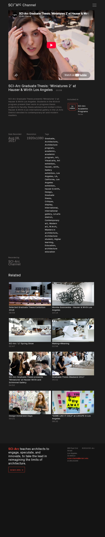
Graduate (49, 138)
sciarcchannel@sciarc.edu (77, 458)
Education (50, 245)
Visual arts (50, 160)
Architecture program (51, 146)
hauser (48, 166)
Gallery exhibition (50, 171)
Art (56, 157)
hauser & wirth (52, 188)
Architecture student (51, 237)
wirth (55, 166)
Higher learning (53, 240)
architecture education (51, 250)
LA (56, 175)
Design (48, 191)
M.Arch (52, 226)
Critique (49, 201)
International (51, 207)
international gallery (51, 212)
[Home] (22, 9)
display (48, 204)
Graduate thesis (49, 196)
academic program (50, 155)
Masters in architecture (51, 231)
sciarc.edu (15, 469)
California (49, 179)
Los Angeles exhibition (52, 182)
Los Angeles (52, 174)
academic (50, 150)
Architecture (51, 141)
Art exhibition (52, 162)
